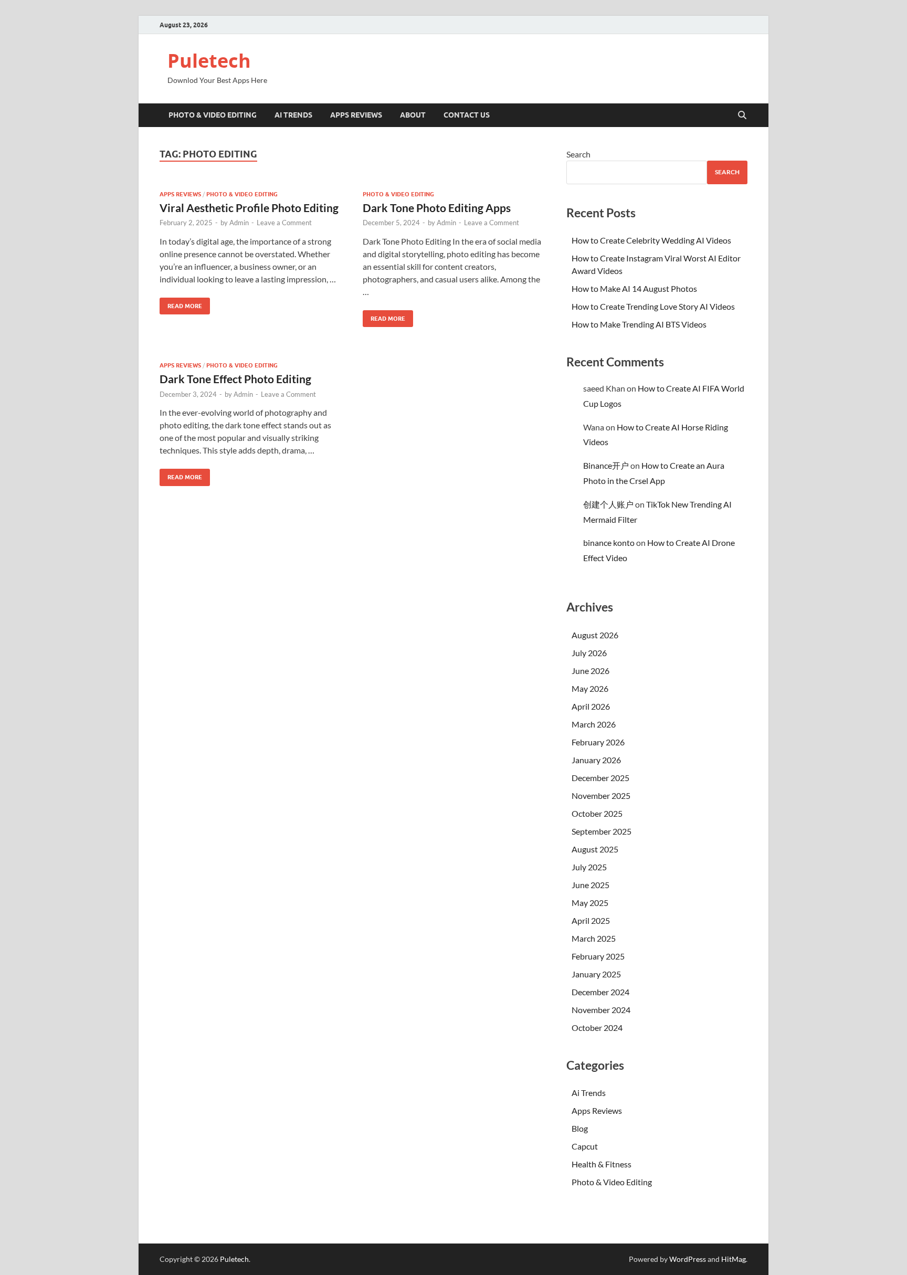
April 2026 (591, 706)
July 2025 (589, 867)
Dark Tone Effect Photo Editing (235, 378)
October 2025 (597, 813)
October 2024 (597, 1027)
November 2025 (601, 795)
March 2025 (594, 938)
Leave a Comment (284, 222)
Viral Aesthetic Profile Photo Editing (249, 207)
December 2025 (600, 778)
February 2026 (598, 742)
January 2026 (596, 760)
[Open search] (742, 115)
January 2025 (596, 974)
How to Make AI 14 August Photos (634, 288)
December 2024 (600, 992)
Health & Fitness (601, 1164)
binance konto (609, 542)
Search (578, 154)
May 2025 (590, 903)
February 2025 (598, 956)
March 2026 (594, 724)
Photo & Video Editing (212, 115)
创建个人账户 (608, 504)
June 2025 (590, 885)
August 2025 (595, 849)
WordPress (687, 1259)
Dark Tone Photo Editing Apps (437, 207)
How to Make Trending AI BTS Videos (639, 324)
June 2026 (590, 671)
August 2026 (595, 635)
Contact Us (467, 115)
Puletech (209, 60)
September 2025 (601, 831)
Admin (239, 222)
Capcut (585, 1146)
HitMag (733, 1259)
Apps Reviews (356, 115)
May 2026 (590, 688)
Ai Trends (293, 115)
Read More (181, 304)
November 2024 (601, 1010)
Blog (580, 1128)
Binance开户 (606, 465)
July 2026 (589, 653)
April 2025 (591, 920)
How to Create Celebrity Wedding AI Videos (651, 240)
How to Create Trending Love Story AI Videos (653, 306)
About (413, 115)
